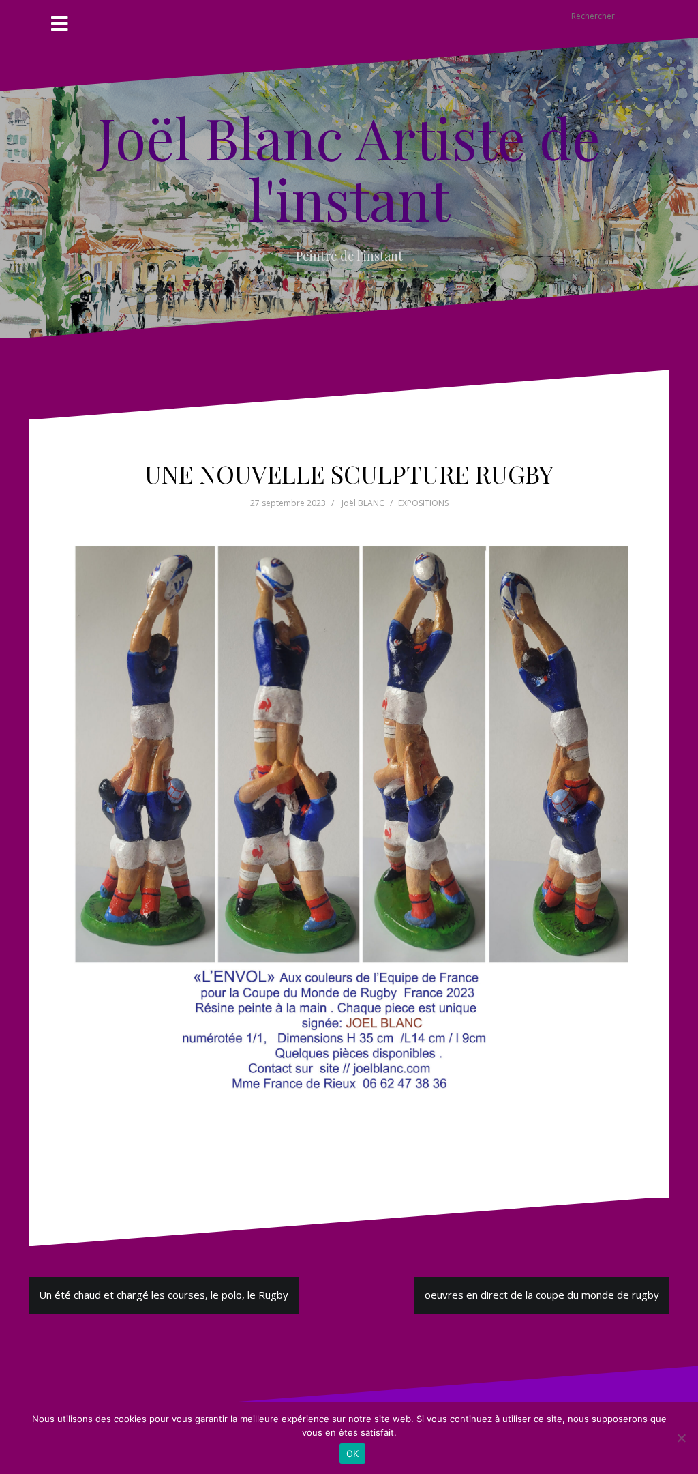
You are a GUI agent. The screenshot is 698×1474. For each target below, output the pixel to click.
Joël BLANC (363, 503)
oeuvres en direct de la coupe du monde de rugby (542, 1294)
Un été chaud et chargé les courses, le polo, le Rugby (163, 1294)
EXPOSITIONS (423, 503)
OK (352, 1453)
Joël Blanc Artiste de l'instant (349, 168)
